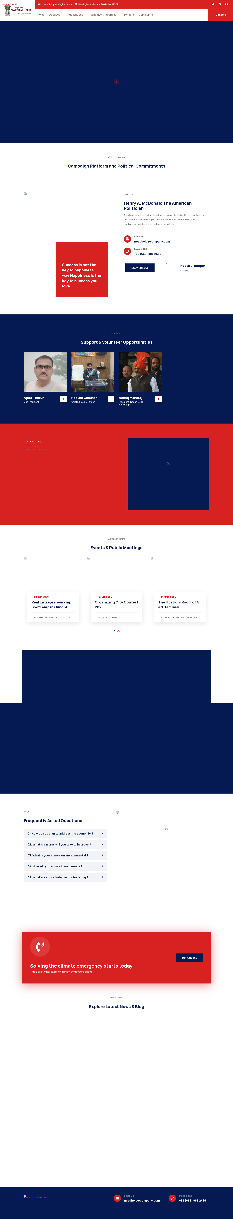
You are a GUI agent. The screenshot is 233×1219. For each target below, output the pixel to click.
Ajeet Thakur (34, 398)
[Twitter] (213, 4)
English (6, 4)
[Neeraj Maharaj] (140, 372)
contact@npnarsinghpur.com (57, 4)
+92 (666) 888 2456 (147, 254)
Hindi (14, 4)
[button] (114, 630)
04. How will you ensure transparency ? (54, 866)
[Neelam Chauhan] (92, 372)
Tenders (129, 14)
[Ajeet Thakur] (45, 372)
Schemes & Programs (103, 14)
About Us (54, 14)
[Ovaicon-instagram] (226, 4)
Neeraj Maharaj (130, 398)
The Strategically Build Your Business (178, 605)
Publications (75, 14)
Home (41, 14)
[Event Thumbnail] (53, 577)
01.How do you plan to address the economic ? (60, 833)
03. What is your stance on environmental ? (57, 855)
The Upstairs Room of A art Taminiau (115, 605)
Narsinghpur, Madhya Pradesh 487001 (98, 4)
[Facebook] (220, 4)
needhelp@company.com (152, 241)
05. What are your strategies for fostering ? (57, 877)
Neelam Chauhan (84, 398)
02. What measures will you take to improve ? (59, 844)
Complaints (146, 14)
